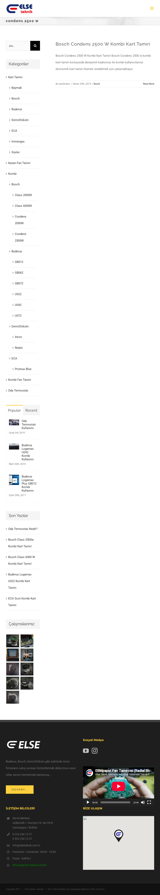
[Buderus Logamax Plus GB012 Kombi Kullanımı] (14, 478)
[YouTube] (86, 751)
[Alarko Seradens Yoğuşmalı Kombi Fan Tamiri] (27, 669)
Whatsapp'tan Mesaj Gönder (29, 865)
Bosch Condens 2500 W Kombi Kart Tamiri (103, 44)
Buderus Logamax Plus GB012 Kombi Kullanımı (29, 483)
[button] (118, 836)
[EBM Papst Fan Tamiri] (27, 641)
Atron (18, 337)
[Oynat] (88, 802)
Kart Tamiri (15, 77)
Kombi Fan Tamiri (19, 380)
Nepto (19, 347)
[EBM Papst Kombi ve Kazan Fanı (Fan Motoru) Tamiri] (27, 655)
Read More (148, 83)
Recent (31, 410)
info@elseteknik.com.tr (26, 845)
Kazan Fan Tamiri (19, 163)
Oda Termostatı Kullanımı (29, 424)
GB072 (19, 283)
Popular (14, 410)
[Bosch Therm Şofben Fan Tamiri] (12, 669)
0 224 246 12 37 (22, 834)
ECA (14, 131)
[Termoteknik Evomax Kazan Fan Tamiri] (12, 683)
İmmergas (18, 141)
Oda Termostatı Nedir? (22, 529)
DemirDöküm (20, 120)
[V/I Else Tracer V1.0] (12, 655)
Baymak (17, 88)
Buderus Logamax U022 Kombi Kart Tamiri (19, 581)
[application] (118, 786)
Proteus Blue (23, 369)
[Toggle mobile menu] (152, 8)
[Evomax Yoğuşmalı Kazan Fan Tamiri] (12, 697)
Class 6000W (23, 206)
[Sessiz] (143, 802)
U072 (18, 315)
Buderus (17, 109)
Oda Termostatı (18, 390)
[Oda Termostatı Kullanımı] (14, 422)
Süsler (16, 152)
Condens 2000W (20, 220)
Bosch (97, 83)
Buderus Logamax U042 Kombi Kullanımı (28, 452)
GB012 (19, 262)
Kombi (12, 174)
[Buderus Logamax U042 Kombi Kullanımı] (14, 447)
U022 (18, 294)
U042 (18, 305)
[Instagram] (95, 751)
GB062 (19, 272)
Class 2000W (23, 195)
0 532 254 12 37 (22, 838)
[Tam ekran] (149, 802)
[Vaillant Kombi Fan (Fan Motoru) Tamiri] (12, 641)
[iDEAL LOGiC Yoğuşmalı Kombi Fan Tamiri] (27, 683)
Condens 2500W (20, 237)
